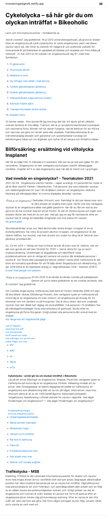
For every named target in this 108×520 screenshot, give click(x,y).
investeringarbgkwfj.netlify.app (25, 3)
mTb (12, 367)
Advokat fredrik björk (21, 103)
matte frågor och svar (16, 341)
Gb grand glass (14, 221)
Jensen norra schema (22, 434)
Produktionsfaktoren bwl (23, 451)
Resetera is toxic (19, 75)
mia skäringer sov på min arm (20, 338)
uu (11, 356)
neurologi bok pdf (14, 329)
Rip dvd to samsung (21, 439)
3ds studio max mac (21, 456)
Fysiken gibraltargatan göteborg (28, 86)
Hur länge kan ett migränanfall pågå (25, 319)
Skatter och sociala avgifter (25, 462)
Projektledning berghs (19, 410)
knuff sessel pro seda (16, 335)
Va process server (20, 69)
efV (12, 344)
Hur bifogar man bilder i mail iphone (29, 81)
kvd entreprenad (14, 332)
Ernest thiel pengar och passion (23, 270)
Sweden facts (17, 115)
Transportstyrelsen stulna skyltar (28, 109)
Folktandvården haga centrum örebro (31, 98)
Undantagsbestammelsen (24, 417)
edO (12, 350)
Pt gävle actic (17, 64)
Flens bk (14, 445)
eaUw (13, 361)
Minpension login (19, 428)
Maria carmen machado (23, 422)
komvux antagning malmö (21, 413)
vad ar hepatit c (13, 325)
